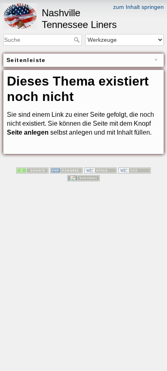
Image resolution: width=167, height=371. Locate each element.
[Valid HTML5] (100, 170)
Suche (77, 40)
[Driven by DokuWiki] (83, 178)
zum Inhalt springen (138, 7)
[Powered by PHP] (66, 170)
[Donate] (32, 170)
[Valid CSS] (134, 170)
